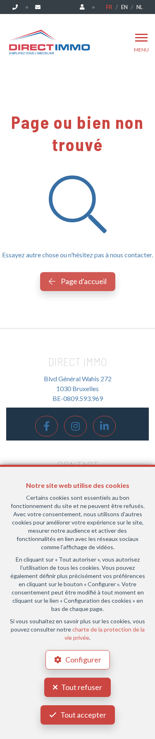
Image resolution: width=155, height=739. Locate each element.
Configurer (83, 659)
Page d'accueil (83, 281)
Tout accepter (83, 714)
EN (124, 7)
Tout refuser (81, 687)
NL (139, 7)
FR (109, 7)
